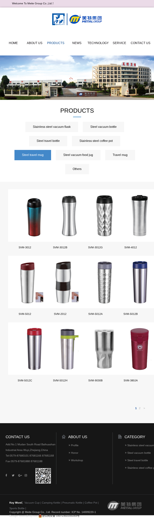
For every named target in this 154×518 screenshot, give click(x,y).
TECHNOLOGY (98, 43)
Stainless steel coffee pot (96, 141)
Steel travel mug (33, 155)
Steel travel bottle (48, 141)
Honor (74, 453)
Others (77, 169)
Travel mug (120, 155)
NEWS (77, 43)
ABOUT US (34, 43)
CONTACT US (140, 43)
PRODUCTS (55, 43)
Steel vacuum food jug (78, 155)
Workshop (77, 460)
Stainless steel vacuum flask (52, 127)
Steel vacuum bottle (103, 127)
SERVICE (119, 43)
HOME (13, 43)
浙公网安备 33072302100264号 (61, 516)
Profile (75, 445)
